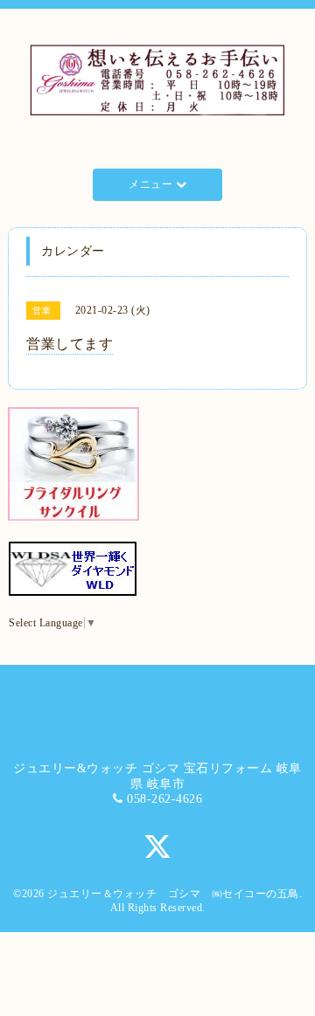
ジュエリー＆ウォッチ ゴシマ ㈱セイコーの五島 (173, 894)
